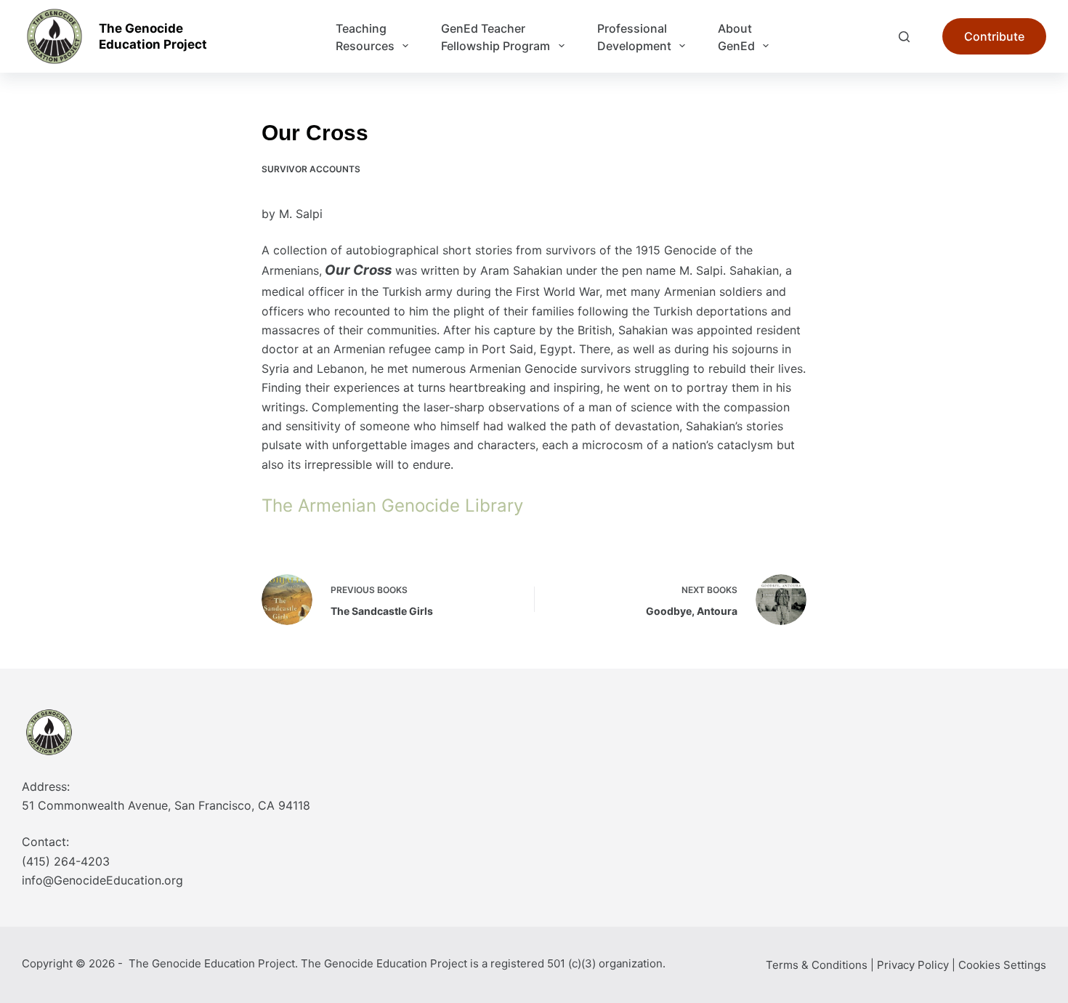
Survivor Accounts (311, 169)
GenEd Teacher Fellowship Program (495, 37)
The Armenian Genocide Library (392, 505)
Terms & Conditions (816, 965)
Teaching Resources (365, 37)
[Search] (904, 36)
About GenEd (736, 37)
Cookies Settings (1002, 965)
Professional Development (634, 37)
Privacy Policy (913, 965)
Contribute (994, 36)
